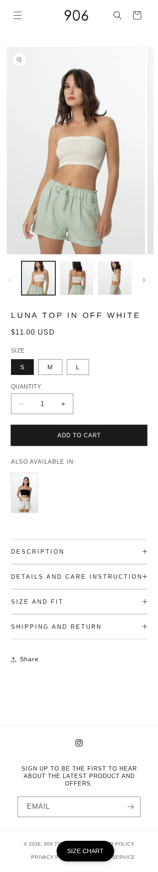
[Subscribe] (130, 806)
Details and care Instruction (77, 576)
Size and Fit (37, 601)
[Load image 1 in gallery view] (38, 278)
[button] (17, 15)
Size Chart (85, 850)
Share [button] (29, 659)
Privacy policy (53, 857)
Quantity (26, 386)
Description (38, 551)
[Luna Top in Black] (27, 512)
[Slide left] (9, 280)
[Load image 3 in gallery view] (115, 278)
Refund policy (112, 844)
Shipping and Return (56, 626)
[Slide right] (144, 280)
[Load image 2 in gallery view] (76, 278)
